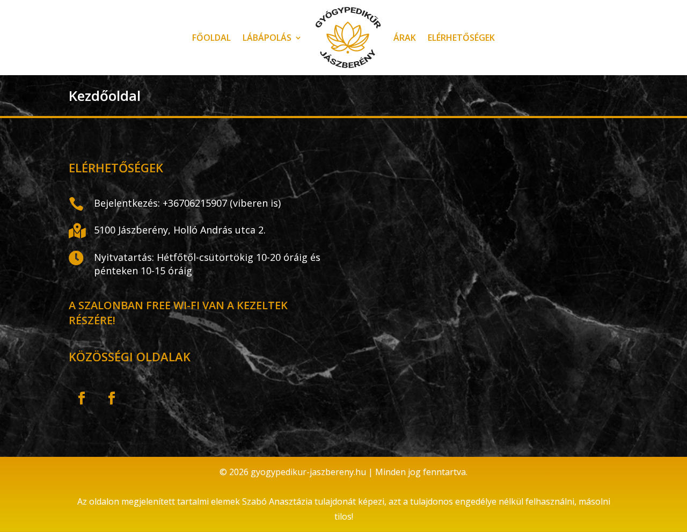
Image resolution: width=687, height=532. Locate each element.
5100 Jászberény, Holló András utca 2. (180, 229)
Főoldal (211, 37)
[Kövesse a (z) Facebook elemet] (81, 398)
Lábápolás (267, 37)
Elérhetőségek (461, 37)
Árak (404, 37)
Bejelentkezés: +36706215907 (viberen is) (187, 202)
